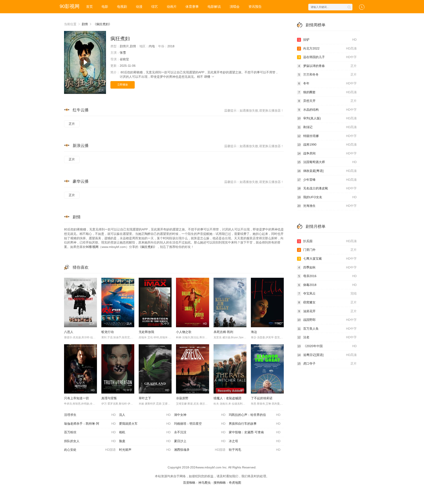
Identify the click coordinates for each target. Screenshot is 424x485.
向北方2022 (327, 48)
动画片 (172, 6)
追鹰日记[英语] (327, 355)
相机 (145, 432)
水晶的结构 (327, 109)
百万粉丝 (90, 432)
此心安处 (90, 449)
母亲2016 (327, 276)
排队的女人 (90, 441)
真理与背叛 (109, 398)
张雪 (123, 52)
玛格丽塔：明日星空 (200, 423)
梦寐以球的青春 (327, 66)
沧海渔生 (327, 205)
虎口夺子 (327, 363)
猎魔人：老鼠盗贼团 (227, 398)
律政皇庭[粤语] (327, 171)
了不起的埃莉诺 (262, 398)
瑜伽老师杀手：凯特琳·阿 (90, 423)
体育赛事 (192, 6)
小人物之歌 (183, 332)
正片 (72, 124)
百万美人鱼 (327, 328)
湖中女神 (200, 415)
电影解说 (214, 6)
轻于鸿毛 (254, 449)
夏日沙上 (200, 441)
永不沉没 (200, 432)
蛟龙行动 (107, 332)
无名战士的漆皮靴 (327, 188)
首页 (89, 6)
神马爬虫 (204, 482)
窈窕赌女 (327, 302)
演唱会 (235, 6)
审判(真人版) (327, 118)
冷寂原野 (182, 398)
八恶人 (68, 332)
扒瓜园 (327, 241)
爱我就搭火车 (145, 423)
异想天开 (327, 101)
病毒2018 (327, 285)
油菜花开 (327, 311)
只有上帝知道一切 (76, 398)
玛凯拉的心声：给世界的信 (254, 415)
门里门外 (327, 249)
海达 (254, 332)
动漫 (139, 6)
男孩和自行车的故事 (254, 423)
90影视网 (92, 247)
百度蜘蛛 (189, 482)
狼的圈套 (327, 92)
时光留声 (145, 449)
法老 (327, 337)
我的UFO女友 (327, 197)
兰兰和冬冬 (327, 74)
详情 (207, 76)
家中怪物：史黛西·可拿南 (254, 432)
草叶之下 (145, 398)
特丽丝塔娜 (327, 136)
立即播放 (122, 84)
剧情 (85, 24)
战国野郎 (327, 319)
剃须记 (327, 127)
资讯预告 (255, 6)
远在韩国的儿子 (327, 57)
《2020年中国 (327, 346)
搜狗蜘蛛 (220, 482)
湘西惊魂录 (200, 449)
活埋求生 (90, 415)
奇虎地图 (235, 482)
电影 (105, 6)
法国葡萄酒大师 (327, 162)
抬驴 (327, 39)
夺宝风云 (327, 293)
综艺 (154, 6)
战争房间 (327, 153)
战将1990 (327, 144)
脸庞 (145, 441)
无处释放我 (146, 332)
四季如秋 (327, 267)
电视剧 (122, 6)
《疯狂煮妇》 (102, 24)
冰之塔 (254, 441)
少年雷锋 (327, 179)
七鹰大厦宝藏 (327, 258)
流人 (145, 415)
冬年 (327, 83)
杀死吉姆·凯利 (223, 332)
